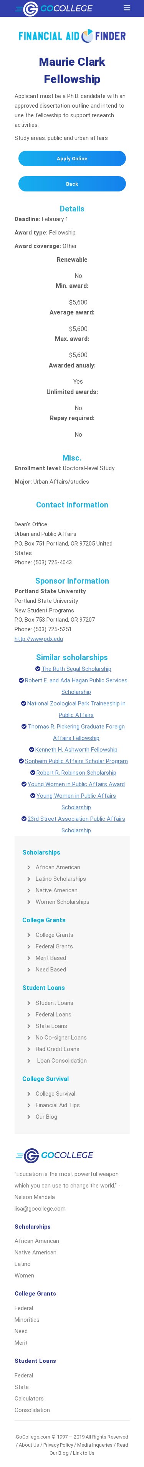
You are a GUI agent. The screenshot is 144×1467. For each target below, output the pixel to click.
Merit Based (51, 958)
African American (58, 867)
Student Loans (54, 1003)
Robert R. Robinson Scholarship (76, 772)
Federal (24, 1308)
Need (21, 1331)
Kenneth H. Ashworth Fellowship (76, 749)
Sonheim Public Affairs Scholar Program (76, 761)
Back (72, 184)
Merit (21, 1342)
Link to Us (83, 1453)
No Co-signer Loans (61, 1037)
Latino (23, 1264)
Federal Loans (53, 1014)
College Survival (55, 1093)
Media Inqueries (95, 1445)
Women (24, 1275)
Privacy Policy (58, 1445)
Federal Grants (54, 946)
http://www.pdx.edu (39, 638)
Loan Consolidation (61, 1060)
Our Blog (46, 1116)
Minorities (27, 1319)
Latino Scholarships (61, 878)
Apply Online (72, 158)
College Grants (54, 934)
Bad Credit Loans (57, 1049)
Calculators (29, 1398)
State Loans (51, 1026)
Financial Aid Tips (58, 1105)
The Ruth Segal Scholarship (76, 668)
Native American (57, 890)
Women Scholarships (62, 901)
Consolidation (32, 1410)
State (22, 1387)
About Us (29, 1445)
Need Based (51, 969)
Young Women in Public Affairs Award (76, 784)
